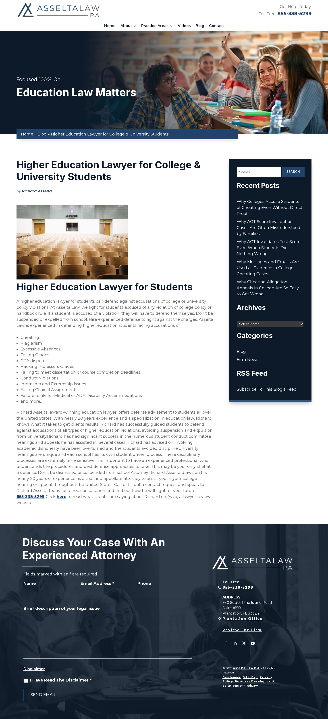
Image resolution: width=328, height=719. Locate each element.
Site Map (250, 677)
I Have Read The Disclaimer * (60, 680)
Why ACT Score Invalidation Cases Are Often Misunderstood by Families (268, 227)
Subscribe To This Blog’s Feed (267, 389)
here (61, 496)
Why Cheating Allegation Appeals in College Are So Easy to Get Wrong (268, 287)
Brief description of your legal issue (61, 608)
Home (110, 25)
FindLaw (251, 685)
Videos (184, 25)
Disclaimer (34, 669)
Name (29, 583)
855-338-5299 (294, 13)
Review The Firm (242, 630)
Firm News (247, 359)
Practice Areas (154, 25)
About (126, 25)
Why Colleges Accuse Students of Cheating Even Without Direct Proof (269, 207)
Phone (144, 583)
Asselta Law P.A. (246, 668)
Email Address (97, 583)
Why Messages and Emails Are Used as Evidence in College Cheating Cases (268, 267)
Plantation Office (242, 619)
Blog (200, 25)
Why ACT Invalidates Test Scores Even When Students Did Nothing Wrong (270, 247)
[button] (323, 686)
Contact (216, 25)
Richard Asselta (37, 191)
